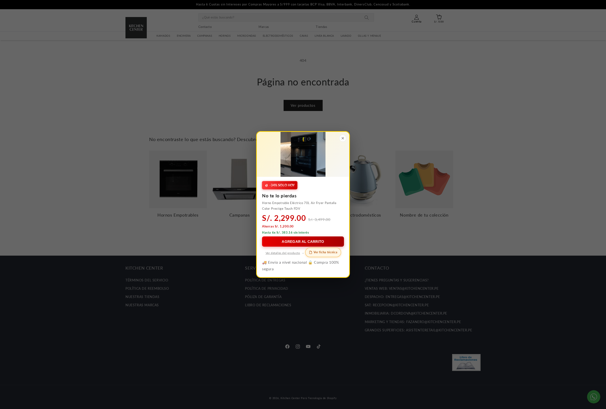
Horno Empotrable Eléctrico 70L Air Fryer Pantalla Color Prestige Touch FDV (299, 205)
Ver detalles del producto (283, 253)
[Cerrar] (342, 138)
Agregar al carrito (303, 242)
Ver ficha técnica (326, 252)
